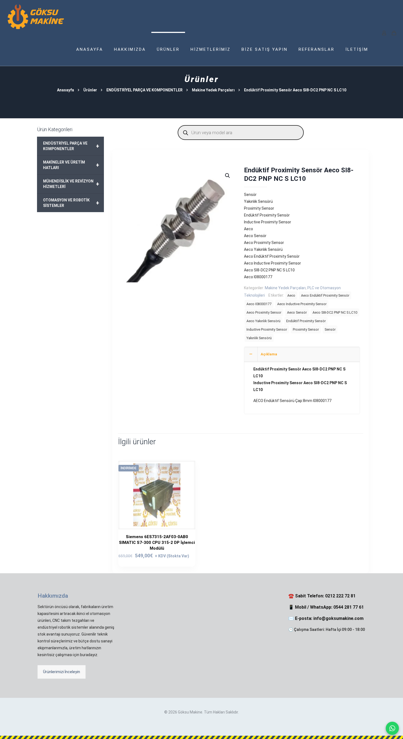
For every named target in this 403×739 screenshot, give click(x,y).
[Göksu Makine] (35, 16)
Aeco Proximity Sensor (263, 312)
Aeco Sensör (297, 312)
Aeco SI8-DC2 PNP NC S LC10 (335, 312)
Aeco (291, 295)
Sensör (330, 329)
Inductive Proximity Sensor (266, 329)
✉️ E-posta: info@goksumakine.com (326, 618)
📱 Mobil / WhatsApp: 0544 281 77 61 (326, 607)
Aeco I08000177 (258, 304)
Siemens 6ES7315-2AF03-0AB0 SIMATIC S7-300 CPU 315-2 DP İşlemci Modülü (157, 542)
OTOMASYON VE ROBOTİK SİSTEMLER (71, 203)
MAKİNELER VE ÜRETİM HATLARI (71, 165)
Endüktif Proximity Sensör (306, 321)
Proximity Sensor (306, 329)
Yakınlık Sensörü (259, 338)
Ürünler (90, 90)
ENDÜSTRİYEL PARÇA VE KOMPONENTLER (144, 90)
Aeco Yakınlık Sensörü (263, 321)
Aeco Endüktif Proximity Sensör (325, 295)
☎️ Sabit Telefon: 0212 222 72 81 (322, 595)
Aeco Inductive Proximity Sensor (302, 304)
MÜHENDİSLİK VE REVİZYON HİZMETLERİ (71, 184)
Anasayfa (65, 90)
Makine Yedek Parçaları (213, 90)
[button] (227, 175)
